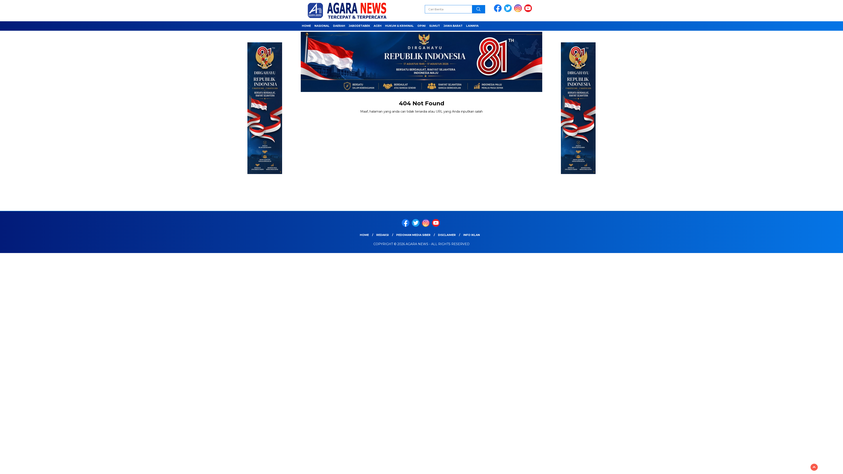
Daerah (339, 25)
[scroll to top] (814, 467)
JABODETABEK (359, 25)
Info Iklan (471, 235)
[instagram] (518, 11)
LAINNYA (472, 25)
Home (306, 25)
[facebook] (498, 11)
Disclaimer (447, 235)
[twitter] (508, 11)
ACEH (378, 25)
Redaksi (382, 235)
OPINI (421, 25)
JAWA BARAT (453, 25)
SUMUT (434, 25)
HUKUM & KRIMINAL (399, 25)
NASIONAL (322, 25)
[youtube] (528, 11)
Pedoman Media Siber (413, 235)
